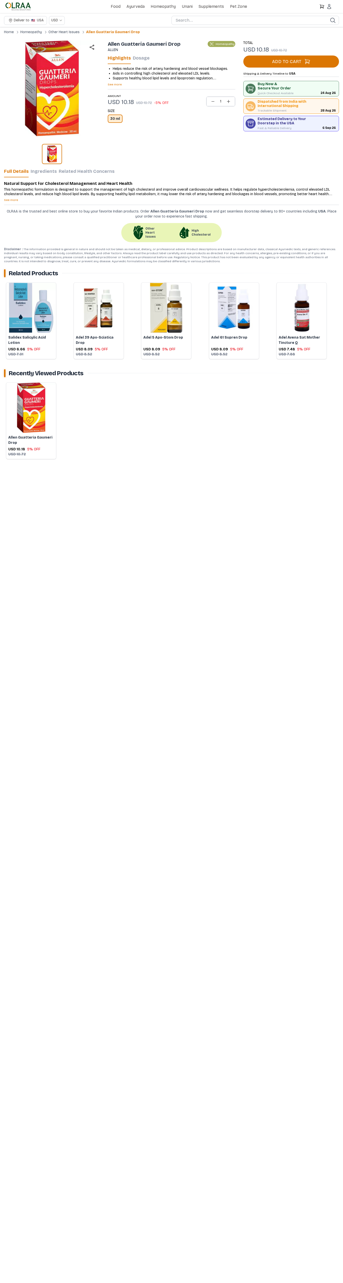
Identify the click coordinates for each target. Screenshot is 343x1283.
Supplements (211, 6)
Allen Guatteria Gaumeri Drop (113, 32)
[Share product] (92, 47)
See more (115, 84)
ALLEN (113, 50)
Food (116, 6)
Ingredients (44, 171)
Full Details (16, 171)
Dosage (141, 58)
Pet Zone (238, 6)
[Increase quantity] (228, 101)
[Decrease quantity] (213, 101)
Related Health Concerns (87, 171)
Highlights (119, 58)
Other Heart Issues (64, 32)
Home (9, 32)
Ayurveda (136, 6)
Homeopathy (163, 6)
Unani (187, 6)
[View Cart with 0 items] (321, 6)
